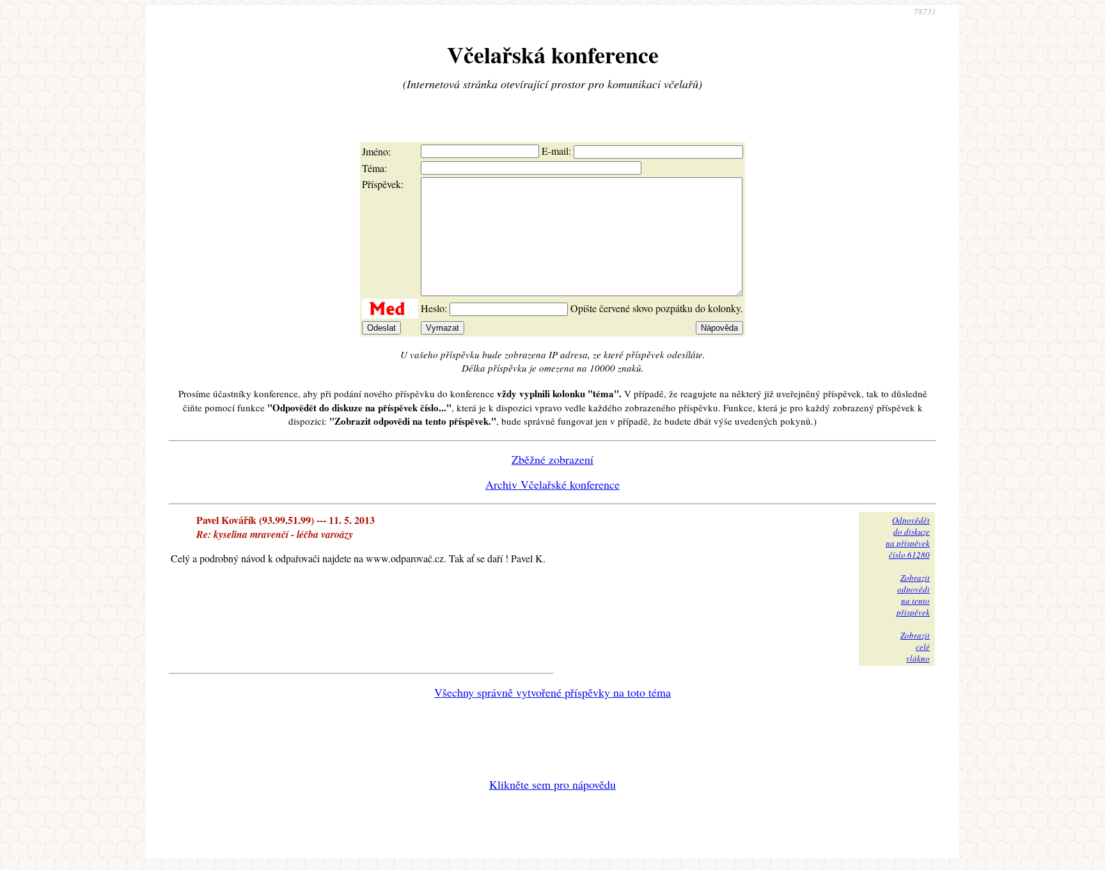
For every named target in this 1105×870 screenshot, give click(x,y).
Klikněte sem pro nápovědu (552, 784)
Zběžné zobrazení (552, 459)
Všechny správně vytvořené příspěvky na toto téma (552, 692)
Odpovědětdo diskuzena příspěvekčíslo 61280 (908, 537)
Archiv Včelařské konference (552, 484)
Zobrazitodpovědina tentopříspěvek (913, 595)
